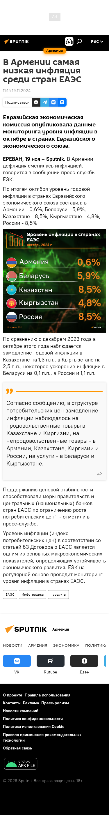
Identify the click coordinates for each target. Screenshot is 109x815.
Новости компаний (20, 710)
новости (12, 645)
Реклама (31, 702)
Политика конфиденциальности (33, 718)
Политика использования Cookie (34, 726)
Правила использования (47, 695)
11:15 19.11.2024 (17, 90)
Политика (96, 645)
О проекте (12, 695)
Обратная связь (17, 748)
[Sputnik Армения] (17, 43)
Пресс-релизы (55, 702)
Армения (37, 645)
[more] (99, 473)
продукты (58, 594)
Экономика (66, 645)
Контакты (12, 702)
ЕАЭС (10, 594)
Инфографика (33, 594)
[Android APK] (20, 764)
